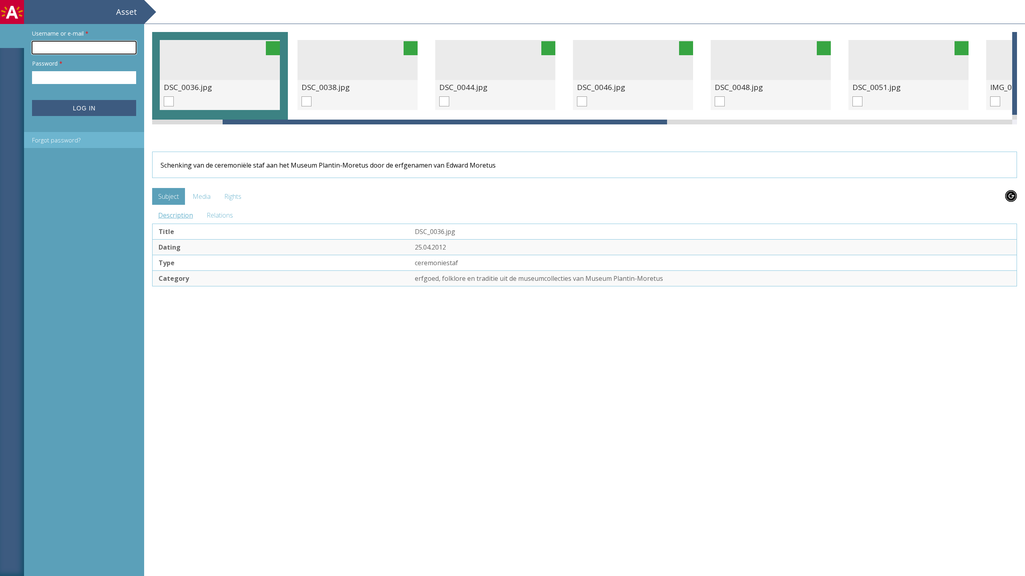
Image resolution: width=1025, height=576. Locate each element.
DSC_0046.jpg (601, 87)
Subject (168, 196)
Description (175, 215)
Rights (232, 196)
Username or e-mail (60, 33)
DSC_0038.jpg (325, 87)
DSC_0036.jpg (188, 87)
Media (202, 196)
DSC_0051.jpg (876, 87)
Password (47, 63)
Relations (220, 215)
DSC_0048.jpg (739, 87)
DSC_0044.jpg (463, 87)
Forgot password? (56, 140)
